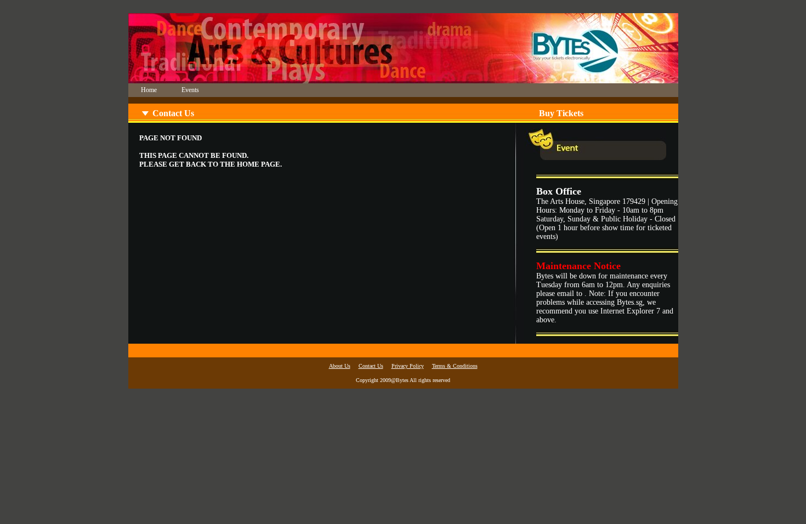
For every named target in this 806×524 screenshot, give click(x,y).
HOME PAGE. (259, 164)
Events (190, 90)
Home (149, 90)
